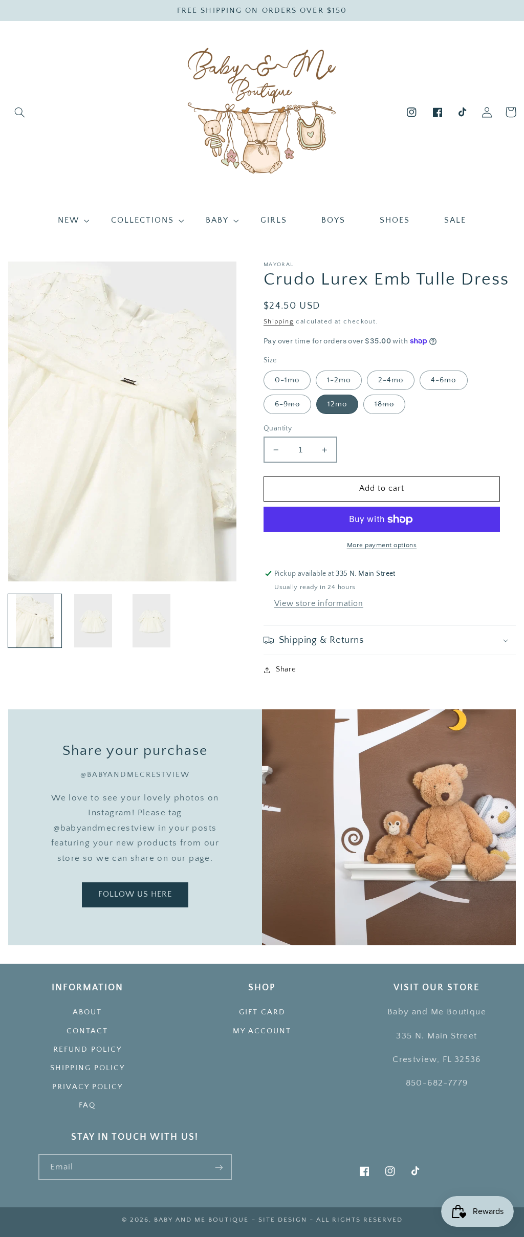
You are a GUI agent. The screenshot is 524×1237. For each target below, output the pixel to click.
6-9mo (287, 404)
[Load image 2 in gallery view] (93, 620)
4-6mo (443, 380)
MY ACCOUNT (262, 1031)
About (87, 1012)
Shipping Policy (87, 1068)
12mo (337, 404)
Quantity (278, 428)
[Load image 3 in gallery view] (151, 620)
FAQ (87, 1105)
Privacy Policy (87, 1087)
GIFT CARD (262, 1012)
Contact (87, 1031)
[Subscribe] (219, 1167)
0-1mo (287, 380)
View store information (318, 603)
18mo (384, 404)
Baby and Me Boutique (201, 1219)
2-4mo (390, 380)
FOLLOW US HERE (135, 894)
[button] (20, 112)
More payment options (382, 545)
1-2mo (339, 380)
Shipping (279, 321)
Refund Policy (87, 1050)
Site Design (282, 1219)
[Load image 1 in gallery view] (34, 620)
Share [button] (286, 669)
